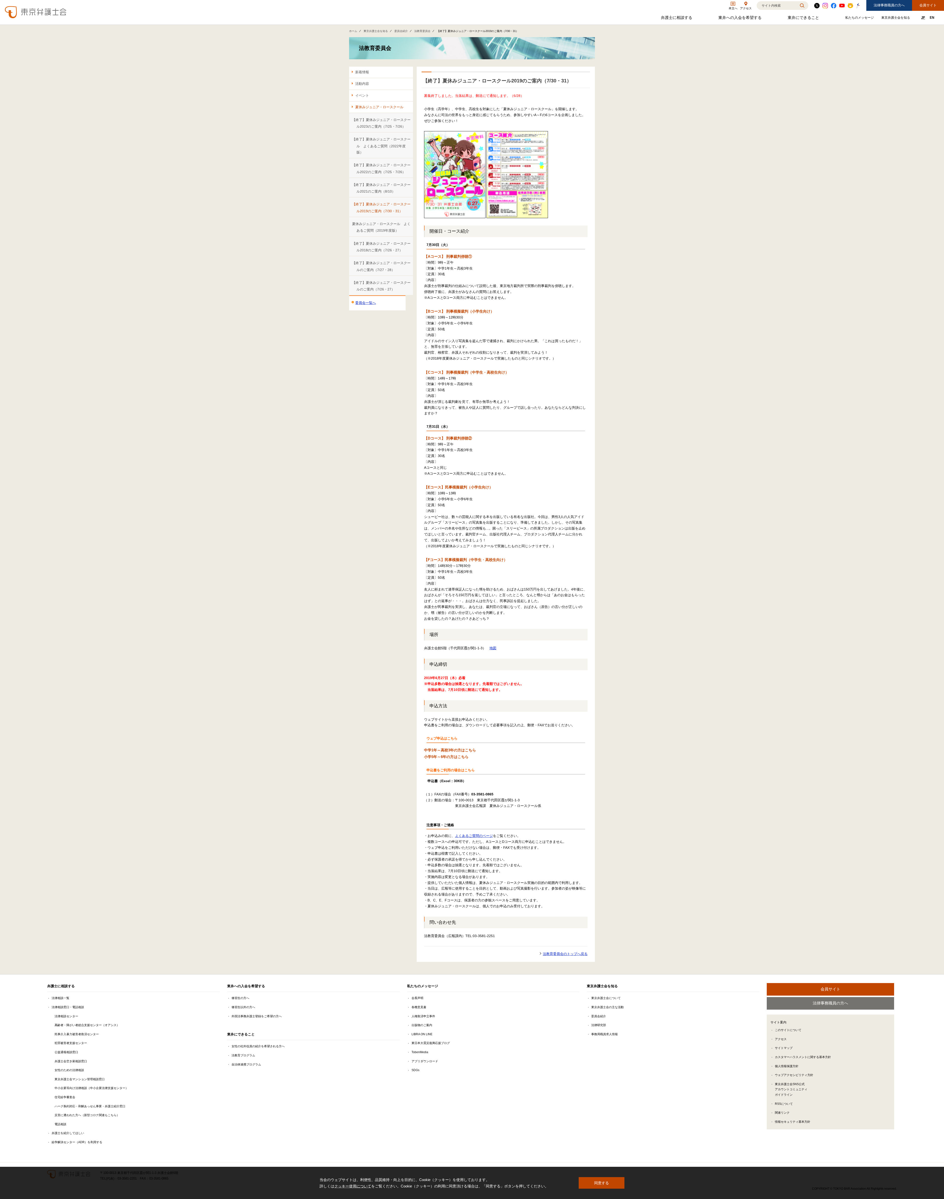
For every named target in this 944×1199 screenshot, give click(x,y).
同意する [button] (601, 1183)
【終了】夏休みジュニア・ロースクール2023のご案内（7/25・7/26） (381, 123)
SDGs (415, 1070)
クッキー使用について (352, 1186)
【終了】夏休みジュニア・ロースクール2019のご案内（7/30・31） (381, 207)
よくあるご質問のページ (474, 836)
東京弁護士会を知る (896, 18)
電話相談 (60, 1124)
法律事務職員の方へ (889, 5)
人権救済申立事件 (423, 1016)
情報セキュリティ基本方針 (792, 1121)
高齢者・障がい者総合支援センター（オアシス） (87, 1025)
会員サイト (928, 5)
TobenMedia (420, 1052)
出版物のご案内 (422, 1025)
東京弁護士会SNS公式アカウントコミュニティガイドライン (791, 1089)
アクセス (781, 1039)
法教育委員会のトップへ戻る (565, 954)
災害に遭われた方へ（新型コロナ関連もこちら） (87, 1115)
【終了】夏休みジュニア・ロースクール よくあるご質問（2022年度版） (381, 145)
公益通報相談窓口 (66, 1052)
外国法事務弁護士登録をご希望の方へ (257, 1016)
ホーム (353, 31)
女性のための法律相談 (69, 1070)
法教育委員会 (422, 31)
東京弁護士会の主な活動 (607, 1007)
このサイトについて (788, 1030)
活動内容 (362, 84)
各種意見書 (419, 1007)
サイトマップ (784, 1048)
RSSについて (784, 1104)
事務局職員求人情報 (604, 1034)
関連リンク (782, 1112)
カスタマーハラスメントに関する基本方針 (803, 1057)
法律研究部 (598, 1025)
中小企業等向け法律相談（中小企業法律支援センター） (91, 1088)
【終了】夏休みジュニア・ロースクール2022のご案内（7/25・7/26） (381, 168)
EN (932, 17)
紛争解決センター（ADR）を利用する (77, 1142)
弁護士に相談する (677, 18)
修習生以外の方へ (243, 1007)
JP (923, 17)
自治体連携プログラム (246, 1064)
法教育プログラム (243, 1055)
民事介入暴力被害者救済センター (77, 1034)
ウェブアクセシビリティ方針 (794, 1075)
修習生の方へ (240, 998)
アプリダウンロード (425, 1061)
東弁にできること (804, 18)
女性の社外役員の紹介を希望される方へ (258, 1046)
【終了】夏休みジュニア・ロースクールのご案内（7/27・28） (381, 266)
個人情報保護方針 (786, 1066)
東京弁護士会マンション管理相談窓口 (80, 1079)
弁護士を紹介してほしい (68, 1133)
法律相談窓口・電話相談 (68, 1007)
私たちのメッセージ (860, 18)
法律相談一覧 (60, 998)
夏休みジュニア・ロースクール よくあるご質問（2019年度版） (381, 227)
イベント (362, 95)
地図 (492, 648)
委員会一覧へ (365, 303)
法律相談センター (66, 1016)
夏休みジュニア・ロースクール (379, 107)
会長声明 (417, 998)
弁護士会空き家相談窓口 (71, 1061)
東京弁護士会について (606, 998)
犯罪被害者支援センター (71, 1043)
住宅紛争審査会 (65, 1097)
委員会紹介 (401, 31)
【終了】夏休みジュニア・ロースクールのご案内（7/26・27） (381, 286)
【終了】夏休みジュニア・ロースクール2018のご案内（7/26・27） (381, 247)
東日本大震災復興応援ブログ (431, 1043)
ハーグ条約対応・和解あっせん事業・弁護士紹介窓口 (90, 1106)
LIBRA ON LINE (422, 1034)
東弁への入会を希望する (740, 18)
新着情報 (362, 72)
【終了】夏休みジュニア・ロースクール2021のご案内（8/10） (381, 188)
